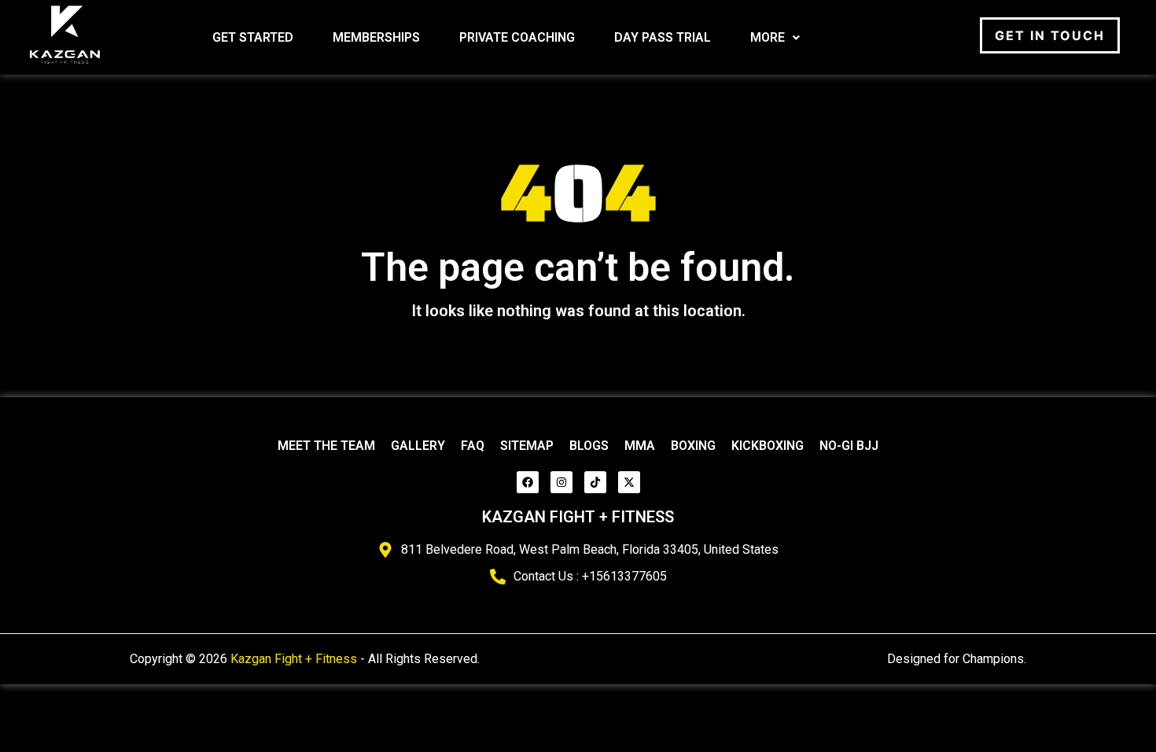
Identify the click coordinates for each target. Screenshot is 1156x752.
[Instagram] (561, 482)
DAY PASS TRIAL (662, 37)
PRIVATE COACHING (517, 37)
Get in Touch (1050, 35)
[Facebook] (528, 482)
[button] (775, 38)
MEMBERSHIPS (376, 37)
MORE (767, 37)
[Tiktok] (595, 482)
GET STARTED (252, 37)
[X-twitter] (629, 482)
